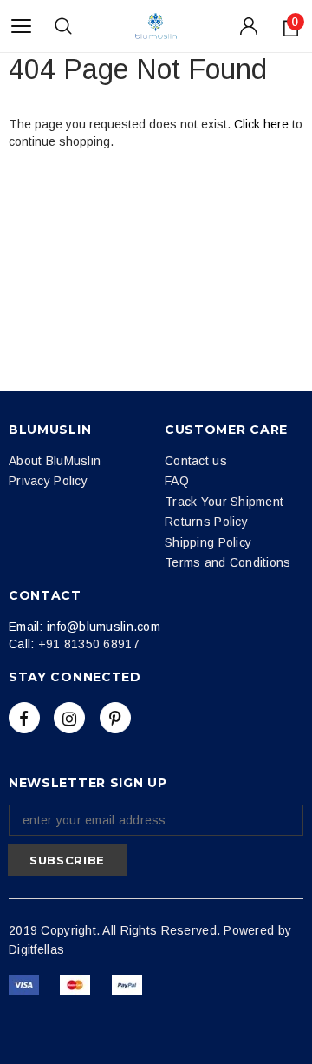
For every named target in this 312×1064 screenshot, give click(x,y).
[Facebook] (24, 717)
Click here (263, 124)
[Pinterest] (115, 717)
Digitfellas (36, 949)
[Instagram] (69, 717)
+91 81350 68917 (89, 644)
